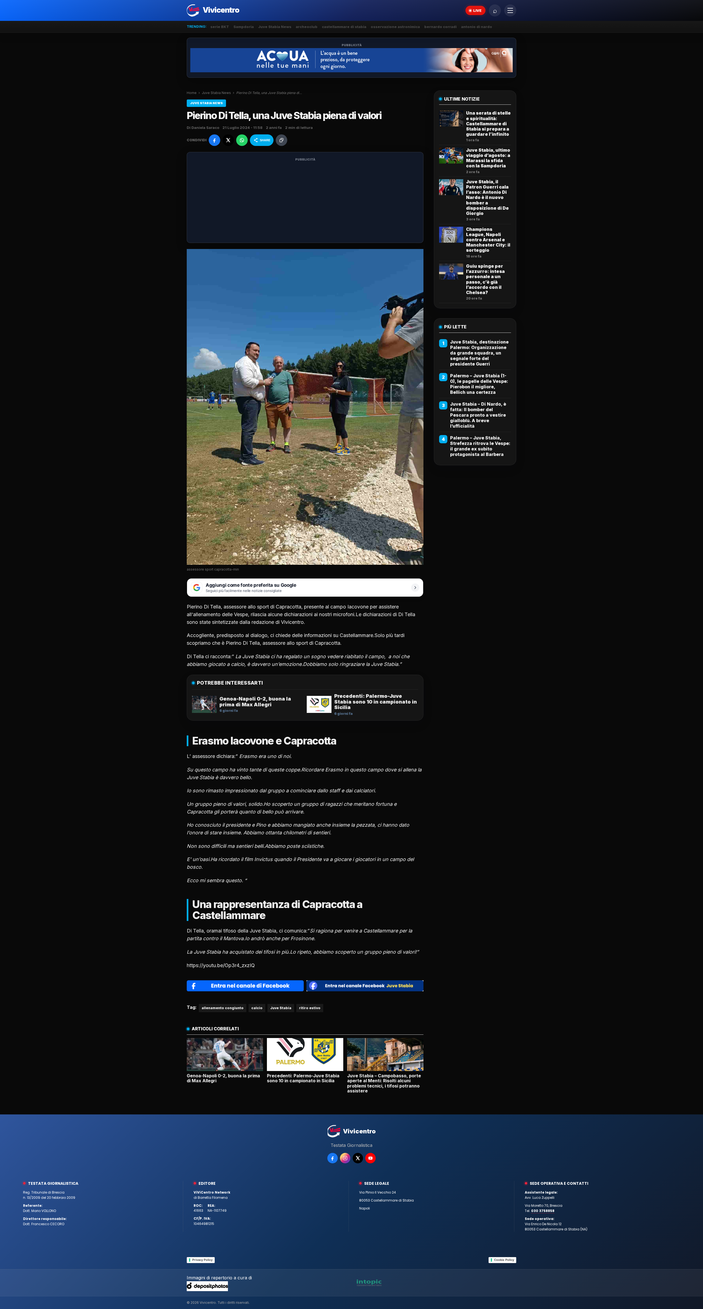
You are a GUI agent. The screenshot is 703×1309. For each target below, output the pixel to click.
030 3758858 (542, 1210)
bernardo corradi (440, 26)
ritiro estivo (309, 1008)
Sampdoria (243, 26)
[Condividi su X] (228, 140)
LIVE (477, 10)
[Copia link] (281, 140)
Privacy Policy (202, 1260)
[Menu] (510, 10)
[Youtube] (370, 1158)
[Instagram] (345, 1158)
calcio (257, 1008)
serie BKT (219, 26)
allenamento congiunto (223, 1008)
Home (192, 93)
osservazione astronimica (395, 26)
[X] (358, 1158)
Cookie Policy (504, 1260)
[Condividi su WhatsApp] (242, 140)
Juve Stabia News (274, 26)
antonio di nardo (476, 26)
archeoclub (306, 26)
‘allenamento (206, 614)
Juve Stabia (280, 1008)
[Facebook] (332, 1158)
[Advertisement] (305, 200)
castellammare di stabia (344, 26)
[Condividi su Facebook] (214, 140)
